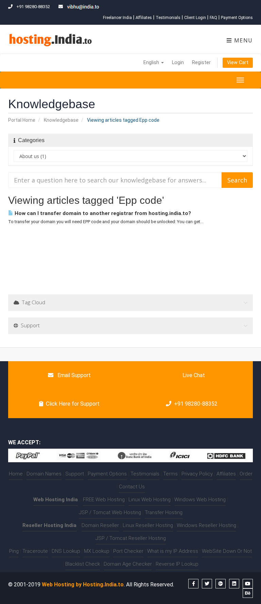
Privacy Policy (197, 474)
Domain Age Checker (128, 564)
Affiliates (144, 17)
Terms (170, 474)
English (151, 62)
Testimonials (168, 17)
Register (201, 62)
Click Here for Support (73, 404)
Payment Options (237, 17)
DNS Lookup (66, 551)
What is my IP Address (172, 551)
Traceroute (35, 551)
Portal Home (21, 120)
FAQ (213, 17)
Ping (14, 551)
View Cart (237, 62)
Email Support (73, 375)
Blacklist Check (82, 564)
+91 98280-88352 (196, 404)
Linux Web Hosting (149, 499)
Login (178, 62)
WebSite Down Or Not (227, 551)
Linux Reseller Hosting (148, 525)
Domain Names (44, 474)
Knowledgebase (61, 120)
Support (74, 474)
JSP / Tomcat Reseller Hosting (130, 538)
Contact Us (132, 487)
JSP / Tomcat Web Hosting (110, 512)
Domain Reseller (100, 525)
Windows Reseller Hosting (206, 525)
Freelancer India (117, 17)
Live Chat (193, 375)
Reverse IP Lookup (177, 564)
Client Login (195, 17)
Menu (242, 40)
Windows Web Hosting (200, 499)
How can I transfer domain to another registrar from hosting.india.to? (102, 213)
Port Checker (128, 551)
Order (246, 474)
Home (16, 474)
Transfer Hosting (163, 512)
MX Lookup (96, 551)
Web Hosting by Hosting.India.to (83, 584)
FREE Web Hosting (104, 499)
